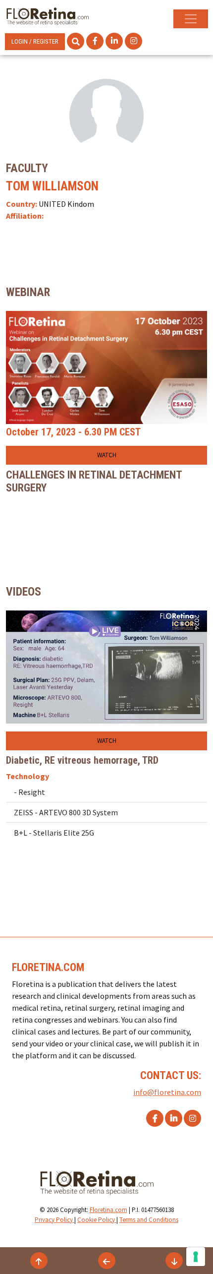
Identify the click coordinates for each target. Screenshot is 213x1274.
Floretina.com (108, 1210)
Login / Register (34, 41)
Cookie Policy (96, 1219)
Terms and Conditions (148, 1219)
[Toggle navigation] (190, 18)
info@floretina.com (167, 1092)
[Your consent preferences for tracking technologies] (195, 1256)
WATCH (106, 455)
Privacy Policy (54, 1219)
